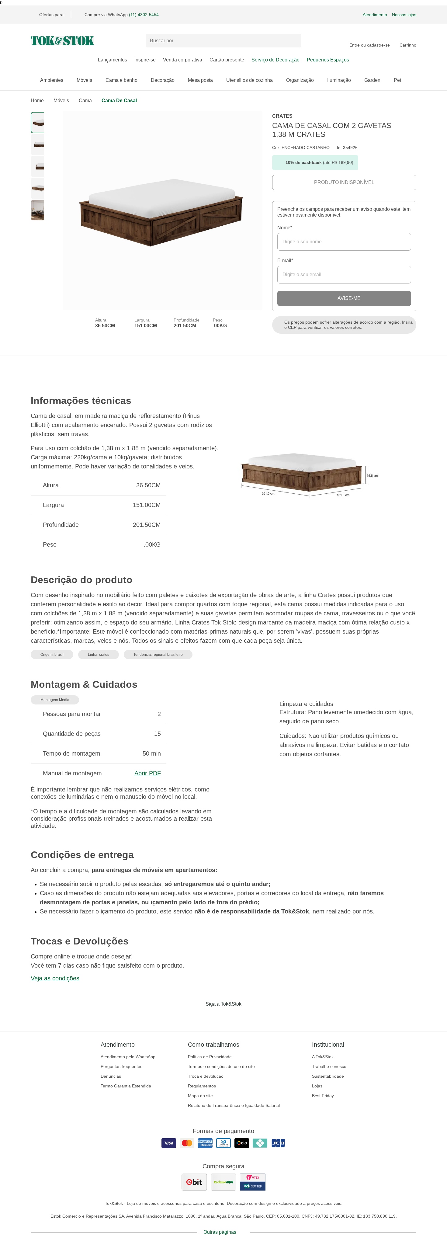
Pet (397, 80)
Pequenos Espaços (328, 59)
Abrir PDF (147, 773)
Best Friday (323, 1095)
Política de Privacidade (210, 1056)
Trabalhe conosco (329, 1066)
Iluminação (339, 80)
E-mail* (285, 260)
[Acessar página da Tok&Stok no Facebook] (198, 1016)
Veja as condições (55, 978)
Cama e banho (121, 80)
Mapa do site (200, 1095)
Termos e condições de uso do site (221, 1066)
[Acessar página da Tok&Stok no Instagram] (215, 1016)
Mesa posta (200, 80)
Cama (85, 100)
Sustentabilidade (328, 1076)
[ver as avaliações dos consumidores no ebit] (194, 1182)
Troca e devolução (206, 1076)
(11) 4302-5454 (144, 14)
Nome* (284, 227)
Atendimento (375, 14)
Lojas (317, 1085)
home (37, 100)
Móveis (84, 80)
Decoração (163, 80)
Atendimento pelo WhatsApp (128, 1056)
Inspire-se (145, 59)
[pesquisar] (293, 40)
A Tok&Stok (323, 1056)
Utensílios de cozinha (249, 80)
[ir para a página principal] (62, 40)
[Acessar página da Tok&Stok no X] (249, 1016)
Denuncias (111, 1076)
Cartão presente (227, 59)
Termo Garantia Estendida (126, 1085)
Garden (372, 80)
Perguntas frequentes (121, 1066)
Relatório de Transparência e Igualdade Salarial (234, 1105)
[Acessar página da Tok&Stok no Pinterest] (232, 1016)
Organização (300, 80)
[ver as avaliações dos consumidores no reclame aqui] (223, 1182)
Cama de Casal (119, 100)
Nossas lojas (404, 14)
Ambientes (51, 80)
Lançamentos (112, 59)
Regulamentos (202, 1085)
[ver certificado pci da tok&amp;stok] (252, 1182)
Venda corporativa (182, 59)
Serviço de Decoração (275, 59)
